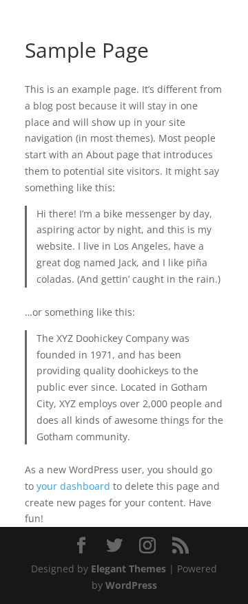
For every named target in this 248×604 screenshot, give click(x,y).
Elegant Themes (128, 568)
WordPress (131, 585)
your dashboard (73, 486)
